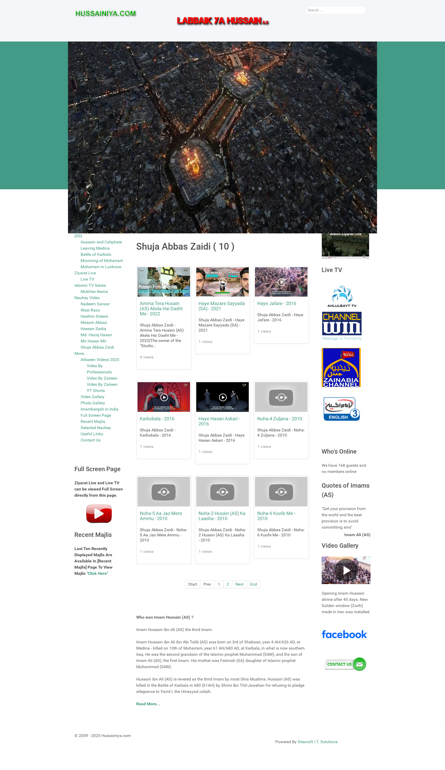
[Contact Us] (345, 664)
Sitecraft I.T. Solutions (318, 741)
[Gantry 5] (105, 15)
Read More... (148, 703)
